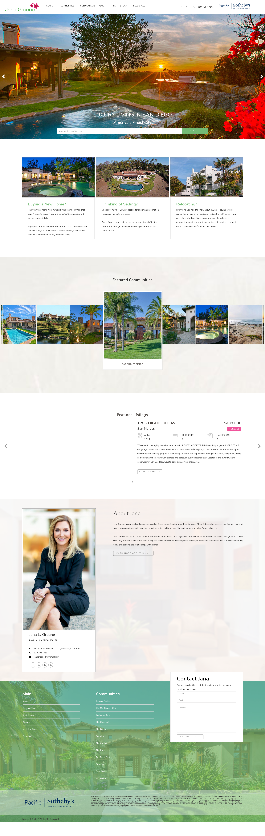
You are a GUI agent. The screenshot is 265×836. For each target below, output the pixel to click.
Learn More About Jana (132, 428)
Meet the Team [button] (119, 6)
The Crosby (101, 617)
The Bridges (102, 603)
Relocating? (186, 79)
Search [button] (50, 6)
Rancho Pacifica (103, 575)
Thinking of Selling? (119, 79)
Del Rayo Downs (104, 632)
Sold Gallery (87, 6)
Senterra (100, 639)
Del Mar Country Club (106, 582)
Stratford (100, 646)
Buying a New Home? (47, 79)
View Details (148, 346)
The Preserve (102, 625)
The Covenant (102, 596)
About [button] (102, 6)
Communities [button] (67, 6)
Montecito (101, 653)
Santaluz (100, 610)
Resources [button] (139, 6)
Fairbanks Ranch (103, 589)
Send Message (189, 611)
